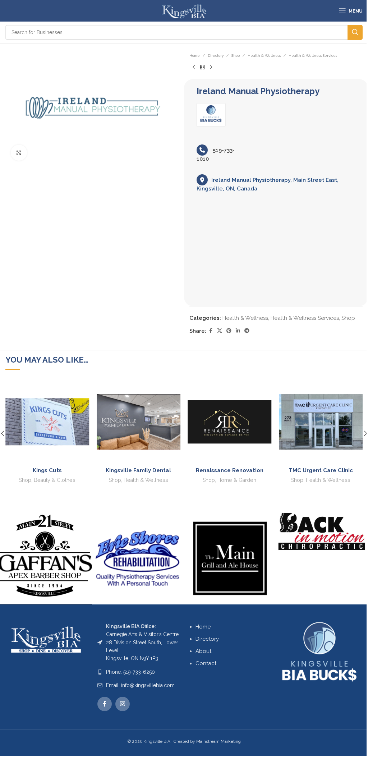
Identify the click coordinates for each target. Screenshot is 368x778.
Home (194, 55)
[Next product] (211, 67)
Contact (206, 663)
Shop (235, 55)
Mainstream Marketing (218, 741)
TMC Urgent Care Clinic (321, 470)
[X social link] (219, 331)
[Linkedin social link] (238, 331)
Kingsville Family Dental (138, 470)
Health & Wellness (264, 55)
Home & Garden (236, 480)
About (203, 651)
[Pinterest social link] (229, 331)
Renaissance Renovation (229, 470)
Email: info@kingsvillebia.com (140, 685)
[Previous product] (193, 67)
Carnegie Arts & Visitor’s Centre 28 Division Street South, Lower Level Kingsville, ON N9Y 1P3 (142, 642)
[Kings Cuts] (47, 422)
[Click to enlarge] (19, 153)
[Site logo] (184, 10)
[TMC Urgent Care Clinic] (321, 422)
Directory (216, 55)
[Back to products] (202, 67)
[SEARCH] (355, 32)
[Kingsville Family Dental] (139, 422)
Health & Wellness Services (313, 55)
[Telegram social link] (247, 331)
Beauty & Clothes (54, 480)
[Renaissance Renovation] (230, 422)
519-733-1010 (216, 154)
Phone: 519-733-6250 (130, 672)
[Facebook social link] (210, 331)
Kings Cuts (47, 470)
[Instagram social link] (122, 704)
